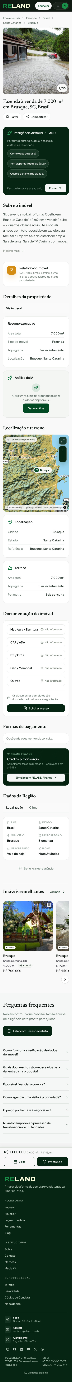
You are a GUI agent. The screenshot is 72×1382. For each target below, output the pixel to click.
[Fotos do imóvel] (36, 61)
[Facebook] (15, 1349)
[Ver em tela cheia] (63, 441)
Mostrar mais (11, 250)
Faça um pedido (15, 1220)
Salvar (14, 116)
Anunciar (43, 6)
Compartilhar (39, 116)
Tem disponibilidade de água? (28, 163)
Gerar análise (36, 408)
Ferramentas (13, 1226)
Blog (8, 1232)
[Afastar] (63, 458)
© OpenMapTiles (30, 507)
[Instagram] (8, 1349)
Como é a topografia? (23, 153)
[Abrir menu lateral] (61, 6)
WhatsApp (55, 1161)
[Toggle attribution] (64, 507)
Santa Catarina (12, 22)
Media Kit (10, 1268)
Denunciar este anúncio (39, 868)
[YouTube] (28, 1349)
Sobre (8, 1249)
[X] (35, 1349)
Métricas (10, 1262)
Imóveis (10, 1207)
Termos (9, 1284)
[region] (36, 473)
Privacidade (12, 1291)
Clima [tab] (33, 807)
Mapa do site (13, 1303)
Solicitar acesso (39, 708)
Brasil (46, 18)
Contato (10, 1255)
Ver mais (55, 891)
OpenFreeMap (15, 507)
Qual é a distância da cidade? (27, 173)
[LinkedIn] (21, 1349)
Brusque (33, 22)
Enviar (53, 188)
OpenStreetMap (54, 507)
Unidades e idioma (38, 1372)
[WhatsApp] (42, 1349)
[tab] (14, 308)
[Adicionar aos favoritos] (48, 905)
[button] (36, 274)
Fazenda (31, 18)
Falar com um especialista (30, 1031)
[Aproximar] (63, 450)
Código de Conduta (17, 1297)
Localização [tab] (14, 807)
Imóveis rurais (11, 18)
